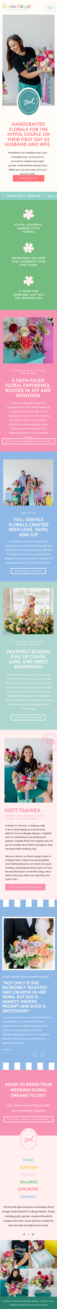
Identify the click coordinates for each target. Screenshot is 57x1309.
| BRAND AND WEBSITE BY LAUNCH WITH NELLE (28, 1305)
